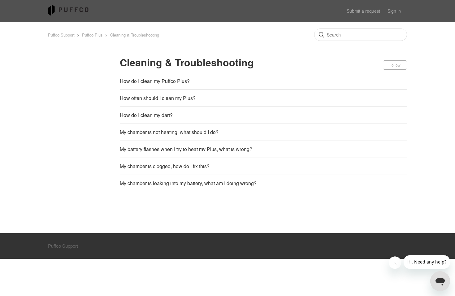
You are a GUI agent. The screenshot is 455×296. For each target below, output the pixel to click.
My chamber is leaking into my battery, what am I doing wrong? (188, 183)
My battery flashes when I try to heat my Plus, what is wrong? (186, 149)
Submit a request (363, 11)
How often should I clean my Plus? (158, 98)
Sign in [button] (394, 11)
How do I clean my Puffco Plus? (155, 81)
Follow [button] (395, 64)
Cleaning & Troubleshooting (134, 35)
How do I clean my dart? (146, 115)
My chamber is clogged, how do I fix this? (165, 166)
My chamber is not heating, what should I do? (169, 132)
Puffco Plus (93, 35)
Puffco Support (61, 35)
